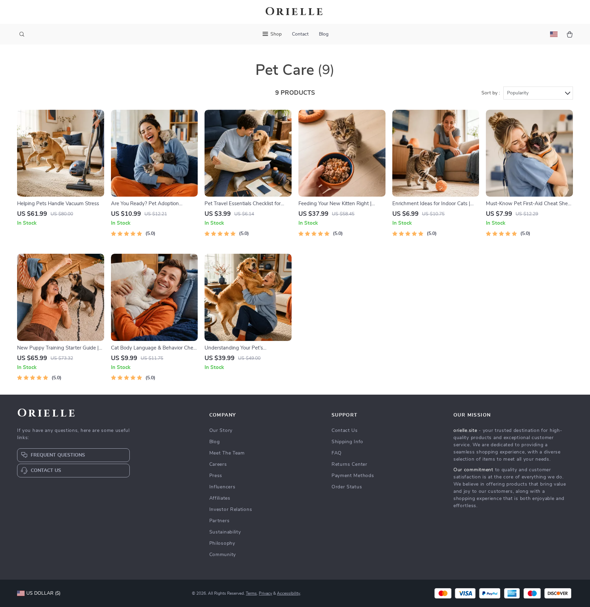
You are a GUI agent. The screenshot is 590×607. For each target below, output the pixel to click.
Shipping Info (347, 441)
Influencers (222, 487)
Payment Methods (353, 475)
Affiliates (219, 498)
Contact (300, 34)
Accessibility (288, 593)
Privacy (265, 593)
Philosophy (222, 543)
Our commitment (473, 469)
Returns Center (349, 464)
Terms (251, 593)
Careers (218, 464)
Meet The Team (227, 453)
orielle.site (465, 430)
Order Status (347, 487)
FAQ (337, 453)
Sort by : (490, 93)
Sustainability (225, 532)
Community (222, 554)
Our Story (221, 430)
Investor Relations (230, 509)
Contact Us (345, 430)
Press (216, 475)
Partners (219, 520)
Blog (323, 34)
